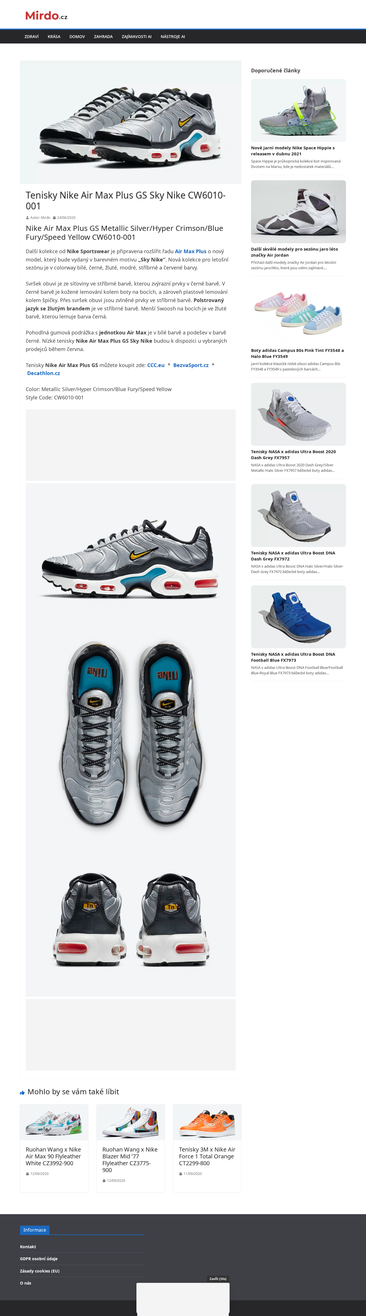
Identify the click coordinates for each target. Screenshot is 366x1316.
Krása (54, 36)
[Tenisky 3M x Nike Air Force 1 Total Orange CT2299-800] (207, 1108)
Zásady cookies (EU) (39, 1271)
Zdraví (32, 36)
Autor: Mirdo (40, 217)
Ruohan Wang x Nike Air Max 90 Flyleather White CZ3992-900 (53, 1156)
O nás (25, 1283)
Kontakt (28, 1246)
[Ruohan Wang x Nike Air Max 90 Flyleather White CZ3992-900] (54, 1108)
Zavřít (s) (218, 1279)
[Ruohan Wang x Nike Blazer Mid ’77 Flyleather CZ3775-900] (131, 1108)
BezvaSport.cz (191, 365)
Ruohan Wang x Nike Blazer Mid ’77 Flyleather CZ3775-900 (130, 1159)
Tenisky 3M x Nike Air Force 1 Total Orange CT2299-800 (207, 1156)
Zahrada (103, 36)
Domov (77, 36)
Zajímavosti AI (137, 36)
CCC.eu (156, 365)
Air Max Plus (190, 251)
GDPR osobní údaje (38, 1258)
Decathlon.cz (43, 373)
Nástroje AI (173, 36)
